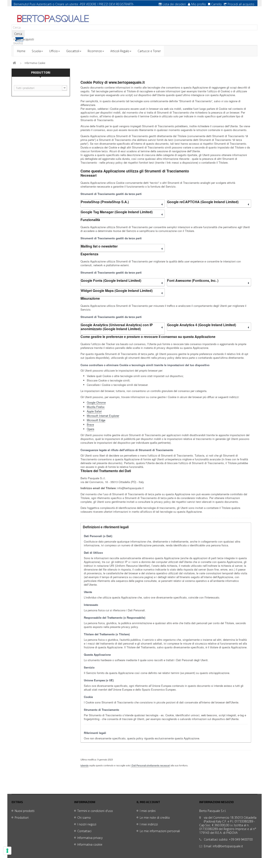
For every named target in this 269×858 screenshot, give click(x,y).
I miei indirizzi (149, 824)
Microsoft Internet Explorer (103, 416)
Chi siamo (84, 818)
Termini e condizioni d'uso (95, 811)
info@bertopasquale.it (228, 846)
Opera (90, 429)
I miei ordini (148, 811)
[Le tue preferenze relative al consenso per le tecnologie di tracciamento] (7, 851)
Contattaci (84, 831)
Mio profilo (198, 4)
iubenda (84, 765)
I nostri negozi (86, 824)
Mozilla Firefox (96, 407)
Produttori (40, 72)
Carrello (216, 4)
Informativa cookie (89, 844)
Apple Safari (94, 411)
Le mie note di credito (155, 818)
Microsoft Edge (96, 420)
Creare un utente (66, 4)
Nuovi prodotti (24, 811)
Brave (90, 424)
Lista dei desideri (174, 4)
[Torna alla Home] (14, 63)
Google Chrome (96, 402)
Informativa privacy (90, 838)
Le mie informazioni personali (160, 831)
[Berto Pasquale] (52, 19)
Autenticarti (44, 4)
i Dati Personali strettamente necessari (150, 765)
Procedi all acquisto (241, 4)
